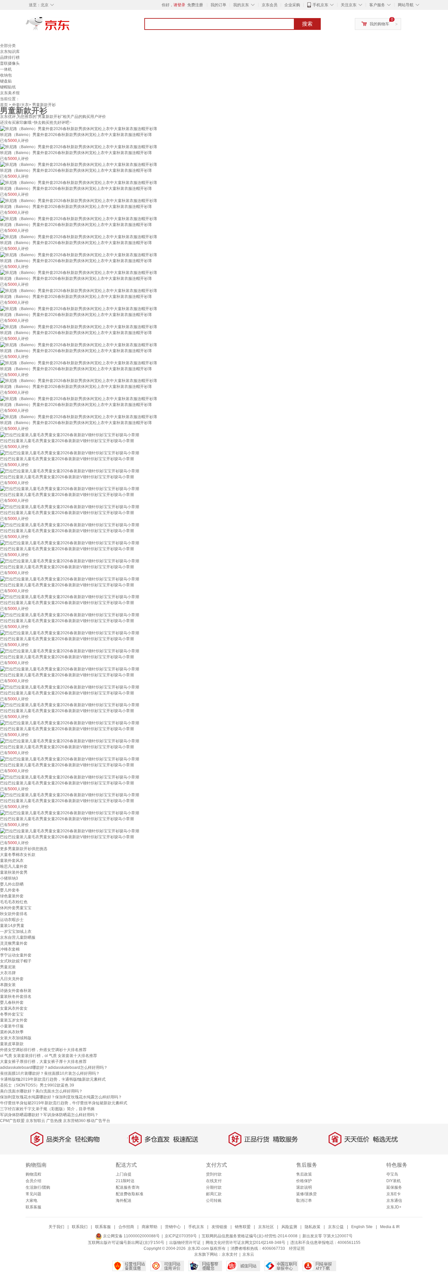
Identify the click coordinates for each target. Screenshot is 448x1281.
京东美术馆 (10, 93)
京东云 (248, 1254)
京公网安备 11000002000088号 (131, 1236)
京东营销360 (74, 1120)
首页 (4, 104)
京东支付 (229, 1254)
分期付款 (214, 1187)
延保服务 (394, 1187)
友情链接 (219, 1227)
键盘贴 (6, 81)
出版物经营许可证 (185, 1242)
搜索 (307, 24)
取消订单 (304, 1200)
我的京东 (241, 5)
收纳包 (6, 75)
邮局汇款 (214, 1194)
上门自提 (124, 1174)
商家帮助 (149, 1227)
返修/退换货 (306, 1194)
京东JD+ (393, 1207)
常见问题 (33, 1194)
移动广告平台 (98, 1120)
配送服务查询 (127, 1187)
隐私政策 (312, 1227)
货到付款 (214, 1174)
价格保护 (304, 1181)
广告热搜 (54, 1120)
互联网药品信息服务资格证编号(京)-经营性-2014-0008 (249, 1236)
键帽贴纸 (8, 87)
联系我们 (80, 1227)
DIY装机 (393, 1181)
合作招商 (126, 1227)
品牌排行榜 (10, 57)
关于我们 (56, 1227)
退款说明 (304, 1187)
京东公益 (336, 1227)
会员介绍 (33, 1181)
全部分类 (8, 45)
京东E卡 (393, 1194)
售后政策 (304, 1174)
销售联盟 (243, 1227)
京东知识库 (10, 51)
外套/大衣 (20, 104)
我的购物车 (379, 24)
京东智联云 (35, 1120)
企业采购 (292, 5)
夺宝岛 (392, 1174)
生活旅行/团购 (38, 1187)
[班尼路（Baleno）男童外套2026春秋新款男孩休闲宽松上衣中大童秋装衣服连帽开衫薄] (78, 128)
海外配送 (124, 1200)
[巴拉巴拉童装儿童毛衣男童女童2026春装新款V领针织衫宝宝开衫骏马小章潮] (69, 434)
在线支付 (214, 1181)
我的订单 (218, 5)
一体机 (6, 69)
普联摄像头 (10, 63)
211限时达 (125, 1181)
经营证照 (297, 1248)
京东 (70, 26)
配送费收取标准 (129, 1194)
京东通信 (394, 1200)
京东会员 (269, 5)
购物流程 (33, 1174)
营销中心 (173, 1227)
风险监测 (289, 1227)
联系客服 (33, 1207)
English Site (362, 1227)
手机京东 (320, 5)
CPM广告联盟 (12, 1120)
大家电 (31, 1200)
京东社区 (266, 1227)
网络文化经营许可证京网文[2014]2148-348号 (245, 1242)
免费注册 (195, 5)
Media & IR (390, 1227)
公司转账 (214, 1200)
